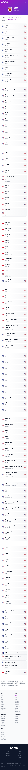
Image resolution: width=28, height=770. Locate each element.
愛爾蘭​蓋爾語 (18, 711)
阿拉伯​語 (3, 717)
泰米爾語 (3, 724)
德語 (16, 699)
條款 (20, 753)
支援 (20, 757)
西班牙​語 (17, 702)
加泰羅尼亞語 (18, 706)
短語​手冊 (8, 755)
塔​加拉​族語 (3, 708)
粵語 (2, 699)
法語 (16, 697)
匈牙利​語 (3, 736)
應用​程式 (8, 753)
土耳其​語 (3, 718)
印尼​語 (2, 704)
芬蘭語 (16, 722)
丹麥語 (16, 720)
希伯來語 (3, 720)
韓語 (2, 702)
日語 (2, 695)
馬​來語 (2, 706)
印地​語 (2, 722)
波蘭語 (2, 732)
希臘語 (16, 708)
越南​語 (2, 710)
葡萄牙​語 (17, 704)
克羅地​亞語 (3, 738)
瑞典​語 (16, 718)
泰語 (2, 701)
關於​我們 (20, 755)
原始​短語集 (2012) (13, 20)
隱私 (20, 751)
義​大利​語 (17, 701)
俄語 (2, 731)
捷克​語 (2, 734)
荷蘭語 (16, 710)
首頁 (8, 751)
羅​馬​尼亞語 (3, 739)
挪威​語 (16, 717)
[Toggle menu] (25, 2)
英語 (16, 695)
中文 (2, 697)
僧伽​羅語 (3, 725)
